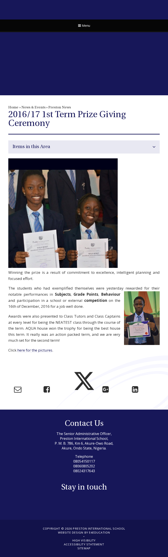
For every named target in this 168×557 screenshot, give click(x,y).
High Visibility (84, 540)
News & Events (33, 107)
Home (13, 107)
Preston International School (84, 9)
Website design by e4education (84, 532)
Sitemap (84, 548)
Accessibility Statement (84, 544)
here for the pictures (34, 350)
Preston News (59, 107)
